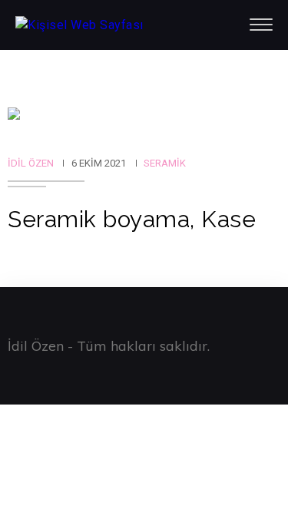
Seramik (165, 163)
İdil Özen (31, 163)
